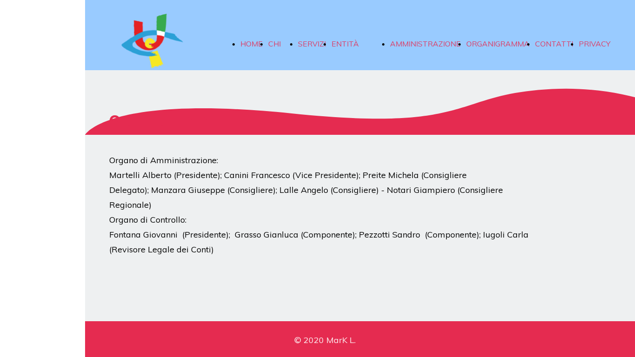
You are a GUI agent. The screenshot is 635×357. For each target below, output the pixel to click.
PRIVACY (594, 43)
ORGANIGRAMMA (497, 43)
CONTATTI (554, 43)
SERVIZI (312, 43)
